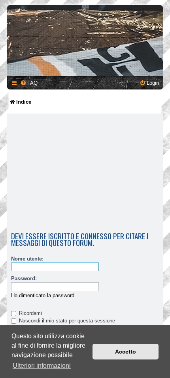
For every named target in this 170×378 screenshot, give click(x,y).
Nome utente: (27, 259)
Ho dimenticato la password (42, 295)
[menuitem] (29, 83)
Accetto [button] (125, 351)
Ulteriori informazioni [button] (42, 365)
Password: (24, 278)
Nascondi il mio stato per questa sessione (66, 321)
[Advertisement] (85, 174)
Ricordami (29, 313)
